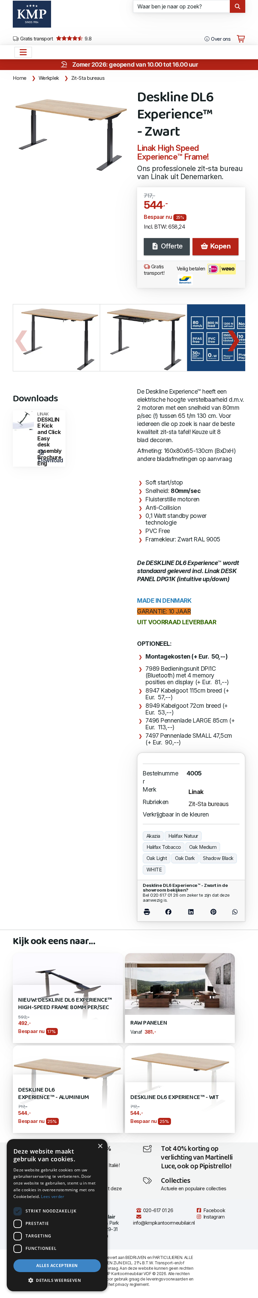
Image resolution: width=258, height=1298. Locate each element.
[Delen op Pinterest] (213, 911)
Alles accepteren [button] (57, 1265)
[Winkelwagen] (240, 39)
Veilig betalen (191, 269)
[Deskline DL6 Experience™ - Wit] (180, 1079)
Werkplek (49, 78)
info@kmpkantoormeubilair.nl (164, 1223)
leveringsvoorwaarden (167, 1279)
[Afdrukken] (150, 911)
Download (50, 460)
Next (233, 337)
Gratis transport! (154, 270)
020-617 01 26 (157, 1210)
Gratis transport (36, 39)
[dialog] (57, 1215)
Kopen (219, 246)
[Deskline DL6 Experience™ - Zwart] (71, 130)
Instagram (213, 1217)
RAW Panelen (148, 1023)
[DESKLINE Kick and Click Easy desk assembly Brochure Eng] (23, 420)
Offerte (170, 246)
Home (20, 78)
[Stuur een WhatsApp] (232, 911)
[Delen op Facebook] (169, 911)
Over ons (220, 39)
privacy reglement (131, 1284)
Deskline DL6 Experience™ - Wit (174, 1097)
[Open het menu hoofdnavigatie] (23, 52)
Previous (21, 337)
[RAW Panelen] (180, 983)
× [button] (99, 1146)
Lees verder (52, 1196)
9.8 (88, 39)
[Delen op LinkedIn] (191, 911)
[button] (57, 1280)
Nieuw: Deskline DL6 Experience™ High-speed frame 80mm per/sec (65, 1004)
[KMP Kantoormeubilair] (32, 16)
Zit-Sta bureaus (88, 78)
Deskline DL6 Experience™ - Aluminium (53, 1094)
